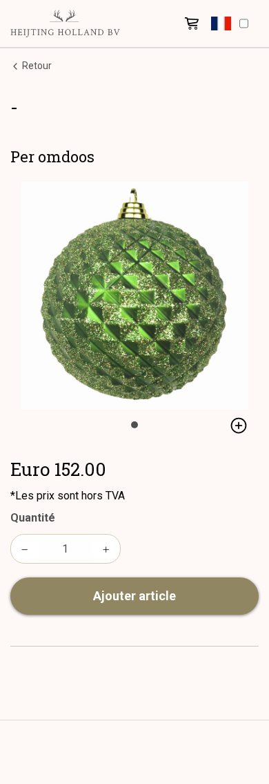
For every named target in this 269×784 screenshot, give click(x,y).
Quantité (32, 517)
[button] (221, 23)
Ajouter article (134, 596)
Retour (36, 65)
